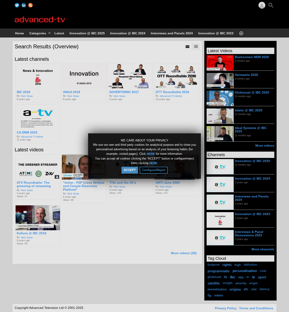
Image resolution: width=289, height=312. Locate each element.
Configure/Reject (153, 170)
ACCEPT (130, 170)
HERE (151, 154)
